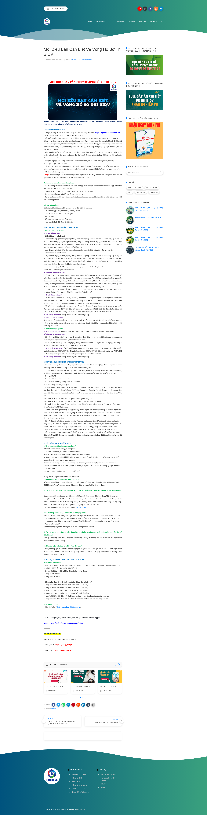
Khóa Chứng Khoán (80, 785)
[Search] (162, 21)
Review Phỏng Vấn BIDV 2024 (57, 687)
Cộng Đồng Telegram (80, 792)
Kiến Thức (142, 21)
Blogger (81, 809)
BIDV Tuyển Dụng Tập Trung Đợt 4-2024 (116, 687)
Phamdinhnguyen (79, 774)
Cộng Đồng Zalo (78, 788)
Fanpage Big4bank (108, 774)
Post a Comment (87, 60)
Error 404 (153, 21)
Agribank (132, 21)
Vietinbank (120, 21)
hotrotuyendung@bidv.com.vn (68, 607)
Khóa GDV (76, 781)
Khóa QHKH (77, 778)
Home (90, 21)
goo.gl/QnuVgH (81, 507)
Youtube (104, 784)
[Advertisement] (83, 69)
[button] (53, 705)
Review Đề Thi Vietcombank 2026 (148, 217)
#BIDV (53, 709)
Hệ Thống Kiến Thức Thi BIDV (84, 687)
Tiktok (103, 787)
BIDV (111, 21)
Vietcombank (100, 21)
